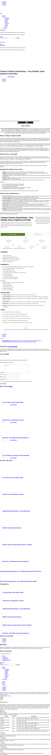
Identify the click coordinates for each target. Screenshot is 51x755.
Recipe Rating (3, 362)
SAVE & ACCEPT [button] (4, 754)
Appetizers (7, 17)
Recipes (4, 16)
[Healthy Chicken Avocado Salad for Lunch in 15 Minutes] (26, 536)
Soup (6, 26)
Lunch (6, 24)
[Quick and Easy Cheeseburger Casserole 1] (26, 412)
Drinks (6, 22)
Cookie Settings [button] (3, 695)
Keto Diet (7, 23)
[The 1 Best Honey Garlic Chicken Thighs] (26, 394)
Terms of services (5, 659)
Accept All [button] (9, 695)
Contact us (4, 656)
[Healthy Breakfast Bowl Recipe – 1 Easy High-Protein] (26, 502)
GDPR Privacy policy (6, 660)
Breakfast (7, 19)
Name (1, 374)
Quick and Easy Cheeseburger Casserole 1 (13, 420)
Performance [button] (2, 737)
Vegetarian (4, 28)
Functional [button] (2, 732)
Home (3, 15)
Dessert (6, 20)
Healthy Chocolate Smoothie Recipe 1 (12, 527)
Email (1, 376)
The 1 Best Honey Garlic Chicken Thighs (12, 402)
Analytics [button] (2, 741)
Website (1, 379)
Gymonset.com (8, 647)
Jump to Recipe (22, 122)
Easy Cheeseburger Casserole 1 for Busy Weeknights (15, 455)
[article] (25, 170)
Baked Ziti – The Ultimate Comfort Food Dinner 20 (15, 437)
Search (18, 37)
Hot (3, 683)
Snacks (6, 25)
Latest (3, 681)
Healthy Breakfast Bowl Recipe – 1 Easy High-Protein (16, 511)
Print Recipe (30, 122)
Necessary (3, 711)
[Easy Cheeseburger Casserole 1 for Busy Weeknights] (26, 448)
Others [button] (1, 750)
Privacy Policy (5, 658)
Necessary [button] (2, 710)
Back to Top (2, 662)
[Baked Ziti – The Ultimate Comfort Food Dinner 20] (26, 430)
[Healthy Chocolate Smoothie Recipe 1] (26, 519)
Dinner (6, 21)
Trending (4, 684)
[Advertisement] (25, 60)
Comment (2, 372)
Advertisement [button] (3, 746)
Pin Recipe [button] (39, 234)
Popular (4, 682)
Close (1, 663)
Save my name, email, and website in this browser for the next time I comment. (16, 381)
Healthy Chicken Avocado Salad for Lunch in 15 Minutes (17, 544)
